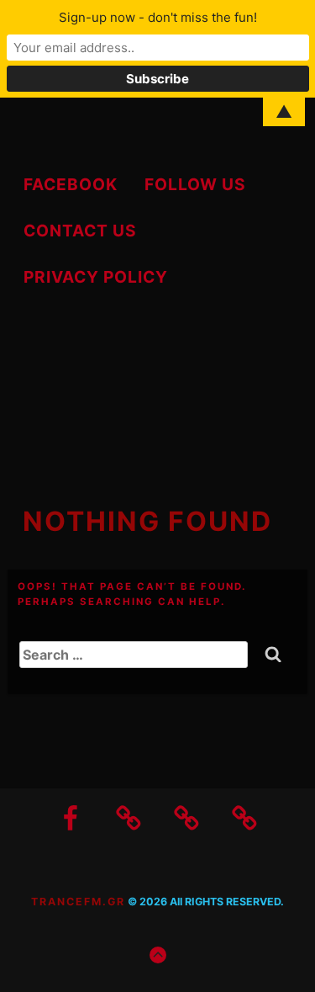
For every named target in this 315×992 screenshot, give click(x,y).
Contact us (80, 230)
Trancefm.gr (78, 901)
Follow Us (195, 184)
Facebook (71, 184)
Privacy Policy (96, 277)
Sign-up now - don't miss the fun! (158, 17)
